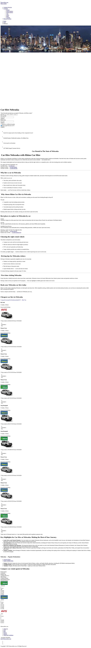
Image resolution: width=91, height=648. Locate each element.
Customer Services (7, 7)
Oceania (8, 17)
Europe (8, 10)
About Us (5, 628)
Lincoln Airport (6, 559)
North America (9, 11)
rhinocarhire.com (4, 2)
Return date (3, 120)
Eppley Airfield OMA (8, 560)
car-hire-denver (13, 231)
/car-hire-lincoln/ (13, 168)
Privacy (5, 632)
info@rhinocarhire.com (6, 638)
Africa (7, 15)
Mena (7, 16)
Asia (7, 13)
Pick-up (2, 114)
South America (9, 12)
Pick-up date (3, 115)
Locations (5, 8)
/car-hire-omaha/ (13, 167)
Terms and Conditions (8, 635)
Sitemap (5, 634)
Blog (4, 631)
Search (2, 127)
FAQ (4, 630)
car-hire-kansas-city (16, 232)
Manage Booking (7, 18)
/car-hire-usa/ (12, 165)
